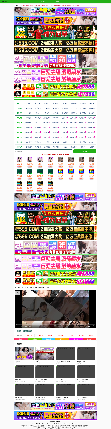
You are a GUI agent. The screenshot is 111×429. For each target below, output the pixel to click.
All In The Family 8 (82, 397)
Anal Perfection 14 (40, 397)
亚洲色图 (64, 132)
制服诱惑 (91, 127)
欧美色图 (73, 132)
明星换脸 (82, 122)
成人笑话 (82, 137)
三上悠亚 (48, 339)
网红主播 (73, 122)
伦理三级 (64, 118)
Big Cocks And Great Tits (21, 397)
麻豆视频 (46, 118)
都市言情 (28, 137)
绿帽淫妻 (62, 339)
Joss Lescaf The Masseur (62, 397)
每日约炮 (61, 166)
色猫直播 (37, 361)
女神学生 (28, 122)
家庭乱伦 (37, 137)
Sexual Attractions (19, 379)
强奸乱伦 (46, 127)
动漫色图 (82, 132)
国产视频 (28, 118)
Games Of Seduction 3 (41, 379)
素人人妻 (37, 122)
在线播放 (19, 335)
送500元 (61, 178)
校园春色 (55, 137)
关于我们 (52, 421)
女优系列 (73, 118)
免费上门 (19, 166)
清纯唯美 (37, 132)
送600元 (19, 178)
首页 (23, 287)
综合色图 (91, 132)
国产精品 (28, 127)
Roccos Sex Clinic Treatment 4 (63, 361)
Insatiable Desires (81, 361)
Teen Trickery (59, 379)
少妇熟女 (55, 132)
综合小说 (91, 137)
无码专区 (37, 127)
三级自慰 (89, 339)
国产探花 (64, 122)
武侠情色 (64, 137)
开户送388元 (19, 190)
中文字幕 (55, 118)
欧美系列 (91, 118)
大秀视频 (82, 127)
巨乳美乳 (55, 127)
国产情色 (75, 339)
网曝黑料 (91, 122)
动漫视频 (82, 118)
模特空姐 (46, 122)
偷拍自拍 (28, 132)
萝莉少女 (73, 127)
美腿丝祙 (34, 339)
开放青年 (21, 339)
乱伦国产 (55, 122)
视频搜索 (85, 151)
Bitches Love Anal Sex (82, 379)
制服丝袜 (46, 132)
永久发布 (57, 2)
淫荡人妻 (46, 137)
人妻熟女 (64, 127)
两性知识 (73, 137)
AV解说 (37, 118)
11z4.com (4, 2)
